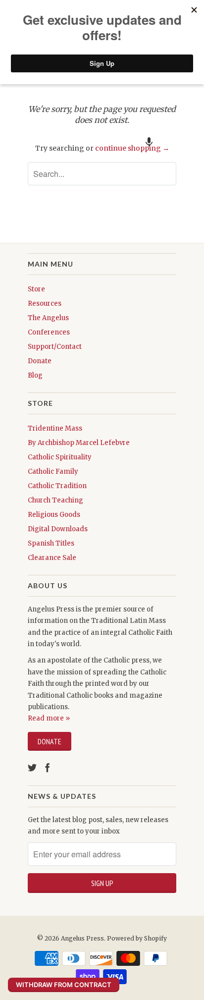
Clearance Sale (52, 558)
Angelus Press (82, 938)
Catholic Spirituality (60, 457)
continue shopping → (132, 148)
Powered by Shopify (137, 938)
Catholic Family (53, 471)
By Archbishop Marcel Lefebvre (79, 443)
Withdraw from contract (63, 985)
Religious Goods (54, 514)
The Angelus (48, 318)
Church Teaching (55, 500)
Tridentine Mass (55, 428)
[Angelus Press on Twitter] (32, 767)
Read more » (49, 718)
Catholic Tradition (57, 486)
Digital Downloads (58, 529)
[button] (149, 141)
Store (36, 289)
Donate (39, 361)
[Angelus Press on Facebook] (47, 767)
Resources (44, 303)
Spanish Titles (51, 543)
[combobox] (102, 173)
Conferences (49, 332)
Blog (35, 375)
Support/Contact (55, 346)
